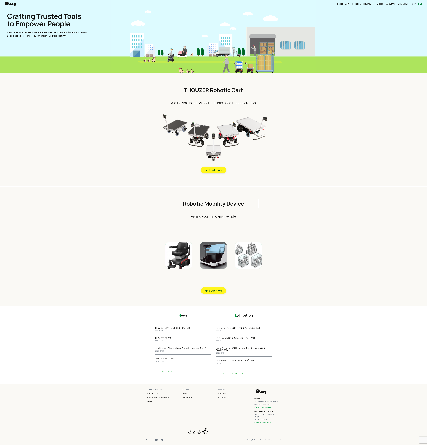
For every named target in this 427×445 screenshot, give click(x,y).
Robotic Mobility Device (363, 4)
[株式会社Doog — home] (10, 4)
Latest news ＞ (167, 371)
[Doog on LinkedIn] (162, 439)
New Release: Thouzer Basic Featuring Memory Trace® (180, 348)
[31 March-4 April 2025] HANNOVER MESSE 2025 (238, 328)
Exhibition (187, 397)
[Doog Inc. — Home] (267, 392)
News (184, 393)
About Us (390, 4)
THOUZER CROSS (163, 338)
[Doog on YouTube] (156, 439)
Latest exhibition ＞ (231, 373)
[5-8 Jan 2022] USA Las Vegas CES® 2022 (235, 360)
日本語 (413, 4)
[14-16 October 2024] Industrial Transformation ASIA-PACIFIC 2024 (241, 349)
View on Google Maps (263, 407)
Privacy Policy (251, 440)
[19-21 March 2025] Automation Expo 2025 (235, 338)
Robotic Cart (343, 4)
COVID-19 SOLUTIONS (165, 358)
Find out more (214, 170)
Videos (380, 4)
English (420, 4)
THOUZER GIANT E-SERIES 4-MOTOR (172, 328)
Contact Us (403, 4)
